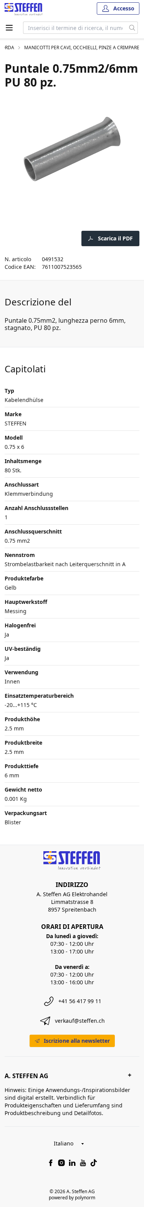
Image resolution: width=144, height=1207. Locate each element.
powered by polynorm (72, 1197)
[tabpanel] (72, 149)
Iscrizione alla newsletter (77, 1040)
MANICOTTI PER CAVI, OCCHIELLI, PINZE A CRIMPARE (81, 48)
